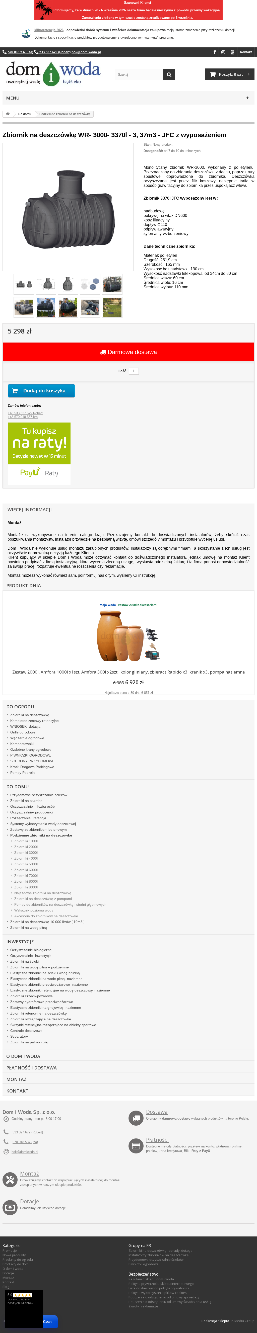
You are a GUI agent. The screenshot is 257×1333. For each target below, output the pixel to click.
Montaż (16, 1079)
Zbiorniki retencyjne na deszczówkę (38, 1013)
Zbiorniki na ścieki (24, 961)
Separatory (19, 1036)
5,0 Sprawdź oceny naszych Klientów (20, 1299)
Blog (6, 1286)
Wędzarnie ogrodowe (27, 738)
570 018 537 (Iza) (25, 1142)
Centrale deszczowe (26, 1031)
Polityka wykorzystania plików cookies (157, 1292)
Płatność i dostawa (31, 1067)
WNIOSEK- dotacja (25, 726)
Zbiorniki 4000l (26, 858)
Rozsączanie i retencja (28, 818)
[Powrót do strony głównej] (8, 114)
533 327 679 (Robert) (28, 1132)
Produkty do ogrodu (18, 1259)
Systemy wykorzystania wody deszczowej (43, 824)
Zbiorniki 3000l (26, 853)
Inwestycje (20, 941)
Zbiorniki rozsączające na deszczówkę (40, 1019)
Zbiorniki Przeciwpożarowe (31, 996)
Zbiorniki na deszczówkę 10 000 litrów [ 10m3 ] (47, 922)
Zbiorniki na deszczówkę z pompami (43, 899)
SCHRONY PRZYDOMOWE (32, 761)
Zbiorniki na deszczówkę (29, 715)
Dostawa (157, 1111)
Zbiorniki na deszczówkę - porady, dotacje (160, 1250)
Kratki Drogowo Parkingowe (32, 767)
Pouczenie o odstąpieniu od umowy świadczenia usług (169, 1301)
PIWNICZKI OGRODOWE (30, 755)
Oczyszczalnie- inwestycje (30, 956)
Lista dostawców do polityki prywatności (158, 1288)
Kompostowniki (22, 744)
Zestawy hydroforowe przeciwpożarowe (41, 1002)
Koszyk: (231, 74)
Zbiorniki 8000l (26, 881)
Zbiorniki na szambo (26, 801)
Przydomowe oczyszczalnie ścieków (38, 795)
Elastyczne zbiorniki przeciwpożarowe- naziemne (49, 984)
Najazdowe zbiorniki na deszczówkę (42, 893)
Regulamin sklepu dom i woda (151, 1279)
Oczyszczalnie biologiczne (31, 950)
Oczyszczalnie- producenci (31, 812)
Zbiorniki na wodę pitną (28, 928)
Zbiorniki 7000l (26, 876)
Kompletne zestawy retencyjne (34, 721)
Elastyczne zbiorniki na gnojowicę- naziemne (45, 1008)
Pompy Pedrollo (22, 773)
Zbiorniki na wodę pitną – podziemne (39, 967)
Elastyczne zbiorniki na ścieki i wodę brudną (45, 973)
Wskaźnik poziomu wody (33, 910)
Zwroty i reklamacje (143, 1306)
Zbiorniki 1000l (26, 841)
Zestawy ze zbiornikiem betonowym (38, 829)
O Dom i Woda (23, 1056)
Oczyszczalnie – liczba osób (32, 806)
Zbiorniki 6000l (26, 870)
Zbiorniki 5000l (26, 864)
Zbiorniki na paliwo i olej (29, 1042)
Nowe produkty (14, 1255)
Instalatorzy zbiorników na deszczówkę (158, 1255)
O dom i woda (13, 1268)
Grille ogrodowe (22, 732)
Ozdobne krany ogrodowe (30, 749)
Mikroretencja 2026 (48, 30)
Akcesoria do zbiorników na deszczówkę (46, 916)
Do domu (17, 786)
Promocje (10, 1250)
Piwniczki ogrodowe (143, 1264)
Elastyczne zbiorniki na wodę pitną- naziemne (46, 979)
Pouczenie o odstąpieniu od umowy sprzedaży (164, 1297)
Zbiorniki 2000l (26, 847)
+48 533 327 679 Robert (25, 413)
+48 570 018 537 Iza (23, 417)
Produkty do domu (17, 1264)
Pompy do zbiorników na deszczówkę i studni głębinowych (60, 904)
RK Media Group (242, 1320)
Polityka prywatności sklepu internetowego (161, 1283)
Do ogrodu (20, 706)
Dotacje (29, 1201)
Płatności (157, 1139)
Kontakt (246, 52)
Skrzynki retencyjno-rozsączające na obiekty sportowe (53, 1025)
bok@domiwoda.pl (25, 1152)
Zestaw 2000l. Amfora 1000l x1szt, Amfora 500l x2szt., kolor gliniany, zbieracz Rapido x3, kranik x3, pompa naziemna (128, 672)
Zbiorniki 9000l (26, 887)
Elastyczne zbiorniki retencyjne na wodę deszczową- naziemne (60, 990)
